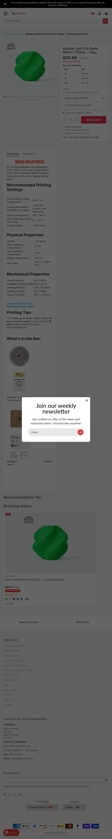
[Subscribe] (80, 432)
